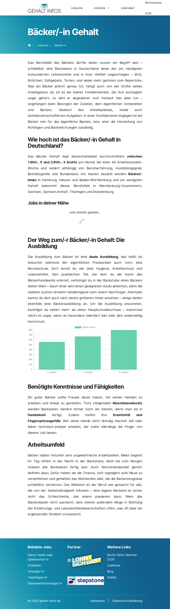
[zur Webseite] (85, 564)
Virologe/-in (36, 571)
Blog (110, 571)
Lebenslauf (127, 8)
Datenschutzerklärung (127, 601)
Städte (111, 577)
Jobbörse (99, 8)
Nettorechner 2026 (153, 8)
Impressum (97, 601)
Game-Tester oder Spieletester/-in (40, 557)
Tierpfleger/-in (37, 577)
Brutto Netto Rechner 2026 (122, 557)
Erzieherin (34, 565)
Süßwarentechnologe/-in (45, 583)
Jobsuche (77, 8)
